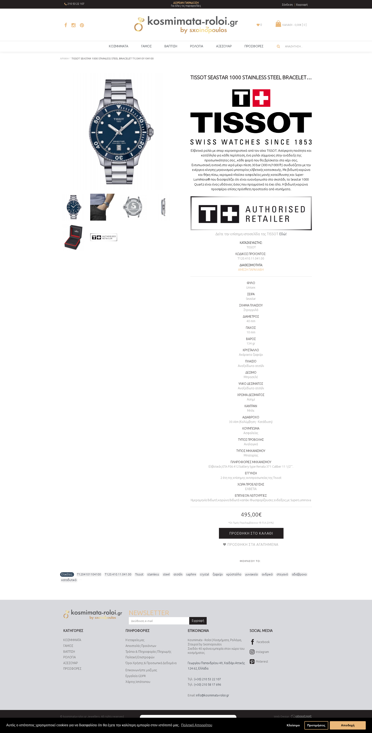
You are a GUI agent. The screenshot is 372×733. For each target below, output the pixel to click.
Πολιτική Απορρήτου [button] (196, 725)
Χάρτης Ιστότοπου (138, 682)
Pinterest (262, 661)
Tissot (139, 574)
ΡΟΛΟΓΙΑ (69, 657)
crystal (204, 574)
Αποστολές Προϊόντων (141, 646)
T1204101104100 (89, 574)
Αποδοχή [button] (348, 725)
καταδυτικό (69, 580)
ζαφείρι (218, 574)
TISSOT (251, 247)
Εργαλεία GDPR (136, 676)
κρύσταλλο (233, 574)
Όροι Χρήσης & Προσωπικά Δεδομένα (151, 663)
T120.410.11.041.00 (118, 574)
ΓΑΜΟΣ (68, 646)
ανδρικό (267, 574)
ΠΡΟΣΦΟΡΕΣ (72, 668)
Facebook (263, 642)
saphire (191, 574)
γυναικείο (251, 574)
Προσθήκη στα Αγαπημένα (252, 544)
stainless (153, 574)
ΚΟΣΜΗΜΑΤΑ (72, 640)
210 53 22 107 (75, 3)
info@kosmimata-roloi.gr (212, 695)
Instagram (262, 652)
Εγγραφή (198, 620)
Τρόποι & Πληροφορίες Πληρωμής (148, 651)
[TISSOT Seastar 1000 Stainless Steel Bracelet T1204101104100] (118, 131)
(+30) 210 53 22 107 (207, 679)
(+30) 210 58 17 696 (207, 684)
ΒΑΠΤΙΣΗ (69, 651)
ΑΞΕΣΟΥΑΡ (70, 663)
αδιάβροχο (299, 574)
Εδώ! (283, 234)
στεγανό (282, 574)
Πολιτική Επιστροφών (140, 657)
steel (166, 574)
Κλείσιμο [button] (293, 725)
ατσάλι (178, 574)
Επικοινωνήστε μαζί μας (141, 670)
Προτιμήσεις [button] (316, 725)
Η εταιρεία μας (135, 640)
